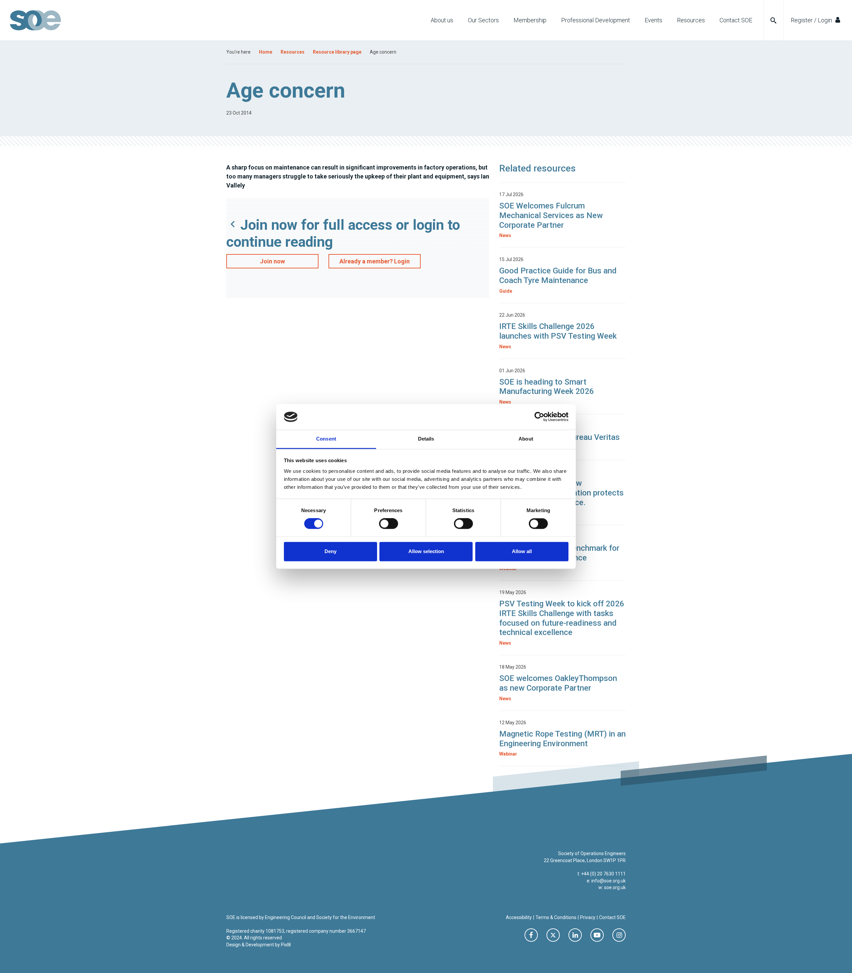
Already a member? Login (374, 261)
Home (265, 52)
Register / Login (812, 20)
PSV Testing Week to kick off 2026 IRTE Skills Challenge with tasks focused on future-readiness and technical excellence (561, 618)
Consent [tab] (326, 439)
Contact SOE (736, 20)
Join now (272, 261)
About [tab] (526, 439)
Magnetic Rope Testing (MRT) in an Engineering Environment (562, 738)
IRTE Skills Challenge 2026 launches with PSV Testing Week (559, 331)
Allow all (522, 551)
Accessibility (519, 917)
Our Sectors (483, 20)
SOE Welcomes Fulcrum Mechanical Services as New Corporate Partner (551, 215)
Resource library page (337, 52)
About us (442, 20)
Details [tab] (426, 439)
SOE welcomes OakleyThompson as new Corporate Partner (558, 683)
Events (653, 20)
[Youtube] (597, 935)
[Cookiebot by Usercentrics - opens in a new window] (539, 417)
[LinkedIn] (575, 935)
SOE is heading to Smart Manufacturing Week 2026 (546, 386)
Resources (691, 20)
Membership (530, 20)
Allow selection (426, 551)
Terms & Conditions (555, 917)
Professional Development (595, 20)
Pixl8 (286, 944)
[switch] (388, 523)
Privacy (587, 917)
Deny (330, 551)
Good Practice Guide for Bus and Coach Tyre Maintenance (558, 275)
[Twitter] (553, 935)
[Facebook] (531, 935)
